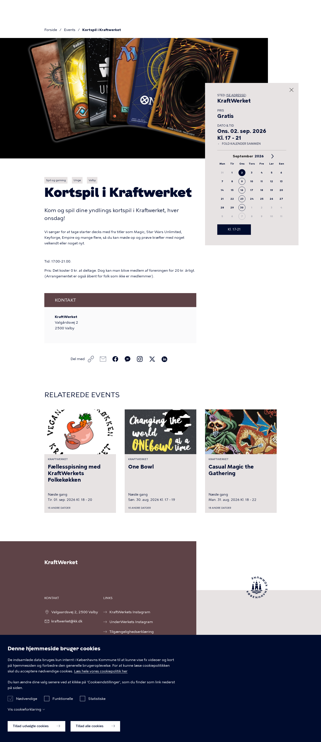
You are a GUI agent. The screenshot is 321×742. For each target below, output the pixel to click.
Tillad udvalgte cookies (31, 726)
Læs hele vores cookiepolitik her (101, 671)
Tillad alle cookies (90, 726)
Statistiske (96, 698)
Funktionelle (62, 698)
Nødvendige (26, 698)
